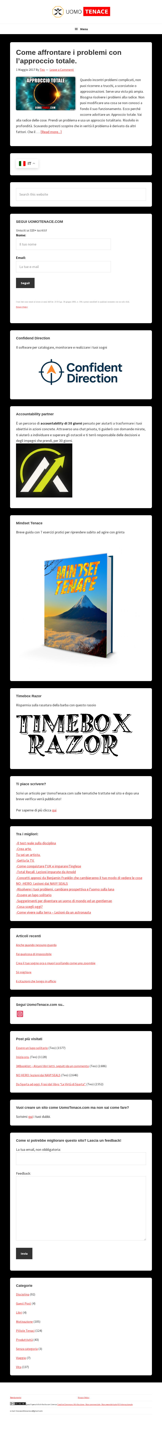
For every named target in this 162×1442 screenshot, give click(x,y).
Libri (19, 1312)
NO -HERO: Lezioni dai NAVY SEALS (42, 883)
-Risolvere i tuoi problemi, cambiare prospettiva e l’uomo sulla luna (65, 889)
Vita (18, 1367)
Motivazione (24, 1321)
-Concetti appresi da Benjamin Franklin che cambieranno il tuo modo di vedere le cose (79, 877)
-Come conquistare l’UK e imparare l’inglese (48, 866)
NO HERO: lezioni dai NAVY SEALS (38, 1075)
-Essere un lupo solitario (34, 895)
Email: (21, 257)
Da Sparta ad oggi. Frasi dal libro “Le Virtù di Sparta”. (51, 1084)
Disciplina (22, 1294)
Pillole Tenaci (25, 1331)
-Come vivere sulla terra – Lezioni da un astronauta (53, 912)
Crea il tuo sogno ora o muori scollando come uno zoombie (55, 963)
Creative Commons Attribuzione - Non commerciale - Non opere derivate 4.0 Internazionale (95, 1404)
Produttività (24, 1340)
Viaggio (21, 1358)
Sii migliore (23, 972)
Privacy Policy (83, 1397)
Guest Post (23, 1303)
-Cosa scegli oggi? (29, 906)
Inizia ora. (22, 1057)
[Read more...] (51, 132)
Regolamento (15, 1397)
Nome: (21, 235)
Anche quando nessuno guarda (36, 945)
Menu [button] (84, 29)
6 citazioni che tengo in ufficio (36, 981)
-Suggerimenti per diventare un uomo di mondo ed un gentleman (64, 901)
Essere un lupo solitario (32, 1048)
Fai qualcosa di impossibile (34, 954)
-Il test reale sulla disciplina (36, 843)
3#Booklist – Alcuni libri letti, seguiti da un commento (52, 1066)
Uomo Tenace (81, 12)
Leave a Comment (62, 70)
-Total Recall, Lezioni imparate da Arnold (46, 872)
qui (54, 810)
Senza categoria (27, 1349)
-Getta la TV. (25, 860)
